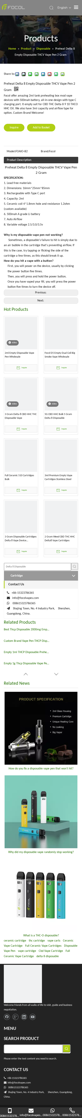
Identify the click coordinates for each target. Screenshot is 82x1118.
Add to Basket (41, 127)
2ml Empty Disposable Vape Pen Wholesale (19, 355)
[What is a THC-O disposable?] (41, 895)
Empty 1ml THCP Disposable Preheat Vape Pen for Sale (27, 652)
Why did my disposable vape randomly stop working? (41, 852)
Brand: (45, 151)
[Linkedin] (24, 1017)
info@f (11, 1082)
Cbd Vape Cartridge (51, 951)
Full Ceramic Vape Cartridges (43, 945)
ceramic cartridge (15, 940)
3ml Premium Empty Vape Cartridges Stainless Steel (58, 477)
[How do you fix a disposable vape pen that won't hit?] (41, 728)
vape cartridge (27, 951)
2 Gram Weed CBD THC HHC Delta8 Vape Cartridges (60, 538)
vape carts (53, 940)
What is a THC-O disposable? (41, 935)
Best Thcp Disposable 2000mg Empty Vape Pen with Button (27, 629)
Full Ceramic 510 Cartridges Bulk (19, 477)
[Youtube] (33, 1017)
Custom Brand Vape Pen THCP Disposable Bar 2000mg (27, 641)
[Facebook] (7, 1017)
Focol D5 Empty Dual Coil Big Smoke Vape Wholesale (60, 355)
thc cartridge (37, 940)
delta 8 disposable (47, 956)
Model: (11, 151)
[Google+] (15, 1017)
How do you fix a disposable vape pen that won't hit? (41, 768)
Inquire (14, 127)
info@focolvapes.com (25, 598)
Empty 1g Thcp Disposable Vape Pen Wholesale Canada (27, 663)
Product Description (19, 160)
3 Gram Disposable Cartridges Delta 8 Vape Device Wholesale (20, 539)
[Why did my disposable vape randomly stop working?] (41, 811)
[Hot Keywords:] (74, 566)
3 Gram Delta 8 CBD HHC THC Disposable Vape (21, 416)
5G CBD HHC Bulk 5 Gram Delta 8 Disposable (58, 416)
